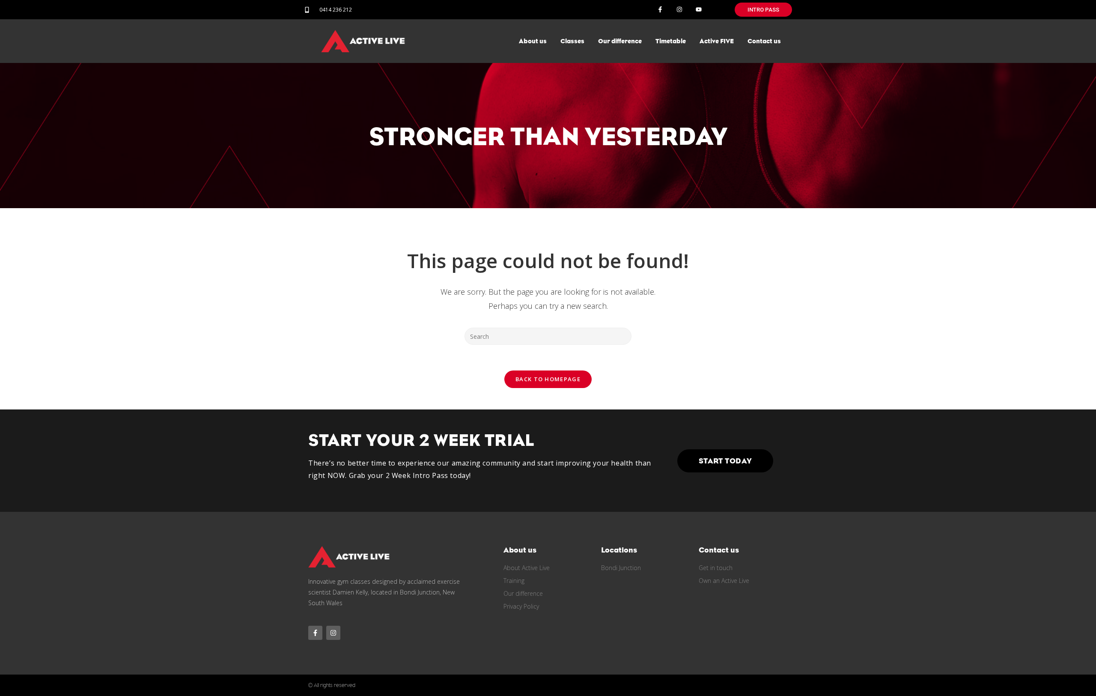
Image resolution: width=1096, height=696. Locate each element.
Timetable (670, 41)
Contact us (764, 41)
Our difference (620, 41)
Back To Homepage (548, 379)
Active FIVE (717, 41)
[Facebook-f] (660, 9)
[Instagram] (679, 9)
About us (533, 41)
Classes (572, 41)
